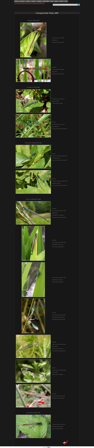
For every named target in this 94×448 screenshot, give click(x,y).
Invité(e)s (39, 1)
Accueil (16, 1)
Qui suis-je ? (22, 1)
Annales (56, 1)
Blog (52, 1)
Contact (61, 1)
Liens (66, 1)
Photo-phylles (46, 1)
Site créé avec (45, 447)
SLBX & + (33, 1)
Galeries (28, 1)
